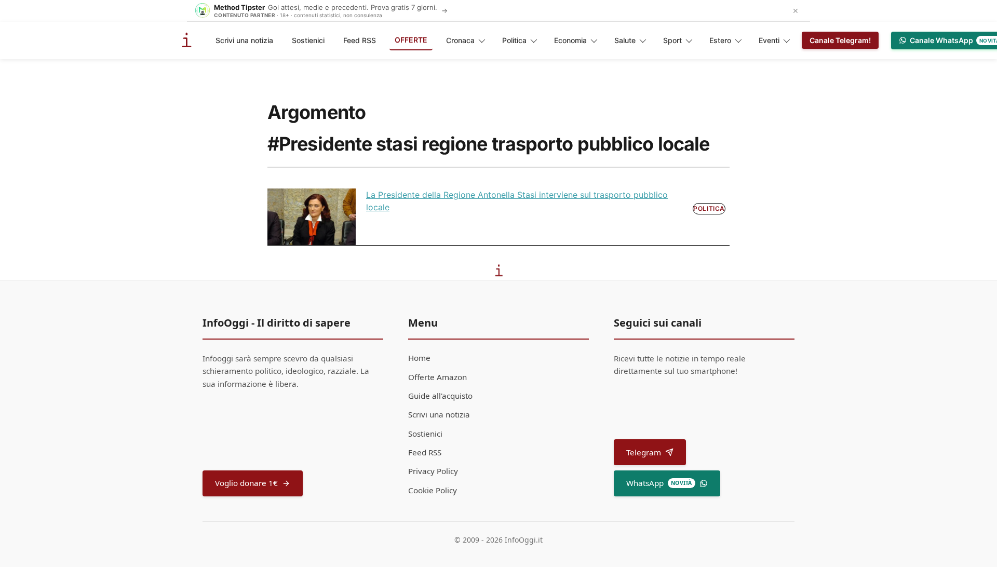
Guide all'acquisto (440, 395)
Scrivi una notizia (244, 40)
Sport (672, 40)
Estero (720, 40)
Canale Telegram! (840, 40)
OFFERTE (411, 39)
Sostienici (308, 40)
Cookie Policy (432, 490)
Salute (625, 40)
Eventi (769, 40)
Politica (514, 40)
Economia (570, 40)
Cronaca (460, 40)
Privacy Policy (433, 471)
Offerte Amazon (437, 377)
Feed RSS (359, 40)
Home (419, 358)
